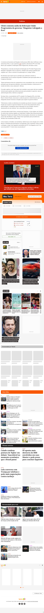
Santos (8, 428)
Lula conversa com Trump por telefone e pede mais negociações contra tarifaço (11, 473)
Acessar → (19, 242)
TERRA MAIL (23, 1)
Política (2, 448)
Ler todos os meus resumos (22, 217)
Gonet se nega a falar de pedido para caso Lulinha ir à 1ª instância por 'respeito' (14, 489)
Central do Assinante (31, 1)
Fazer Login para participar (22, 148)
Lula (20, 64)
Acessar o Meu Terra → (18, 196)
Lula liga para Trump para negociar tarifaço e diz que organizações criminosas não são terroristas (35, 490)
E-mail (38, 1)
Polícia (23, 517)
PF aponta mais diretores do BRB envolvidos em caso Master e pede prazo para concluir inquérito (32, 455)
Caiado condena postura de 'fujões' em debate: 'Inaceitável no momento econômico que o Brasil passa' (10, 455)
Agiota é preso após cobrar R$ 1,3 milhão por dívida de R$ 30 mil (31, 519)
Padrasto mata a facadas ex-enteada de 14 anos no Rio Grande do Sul (10, 519)
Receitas (29, 436)
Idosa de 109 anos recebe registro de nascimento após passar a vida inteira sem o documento (11, 539)
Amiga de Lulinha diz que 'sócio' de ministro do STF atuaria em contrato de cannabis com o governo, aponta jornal (14, 549)
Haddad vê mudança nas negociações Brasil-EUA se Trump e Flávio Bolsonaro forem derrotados (10, 497)
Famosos (8, 411)
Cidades (2, 517)
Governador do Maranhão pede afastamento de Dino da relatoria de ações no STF (14, 556)
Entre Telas (30, 428)
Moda (8, 403)
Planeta (7, 395)
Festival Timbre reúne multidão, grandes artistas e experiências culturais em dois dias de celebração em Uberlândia (36, 549)
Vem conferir (11, 236)
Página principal (6, 2)
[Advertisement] (31, 498)
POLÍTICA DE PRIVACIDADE (32, 601)
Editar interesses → (38, 202)
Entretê (30, 545)
